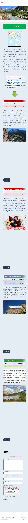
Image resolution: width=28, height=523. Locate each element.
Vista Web (24, 519)
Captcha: (9, 485)
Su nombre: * (6, 471)
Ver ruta (7, 180)
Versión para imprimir (8, 517)
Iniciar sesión (23, 517)
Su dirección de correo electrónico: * (14, 476)
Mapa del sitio (5, 519)
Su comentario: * (7, 459)
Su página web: (6, 481)
